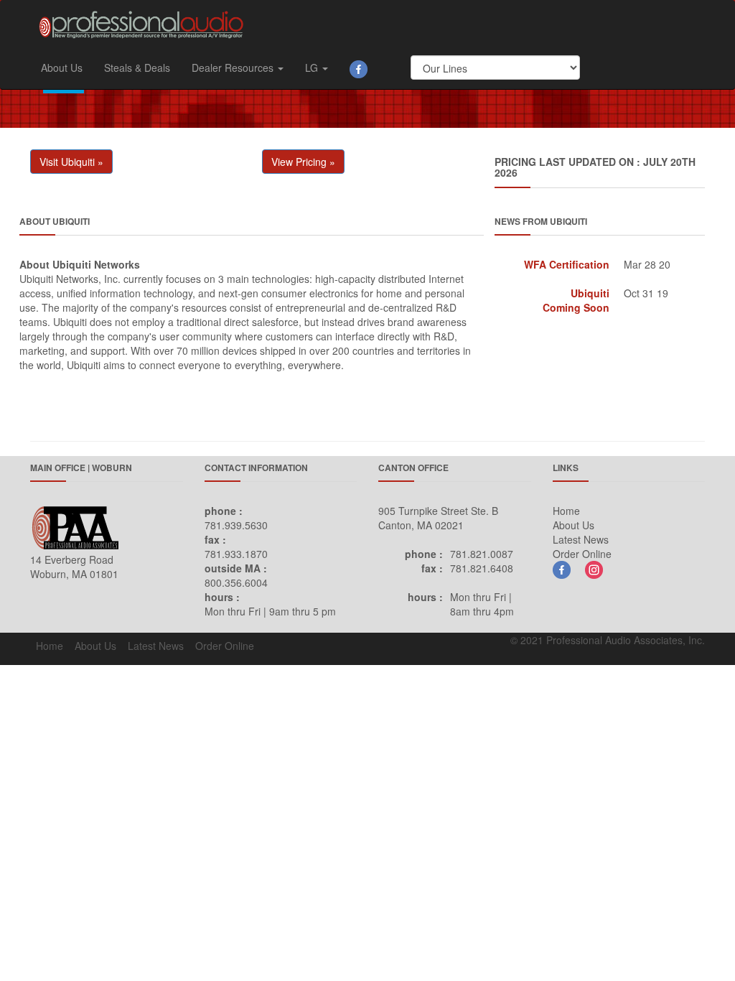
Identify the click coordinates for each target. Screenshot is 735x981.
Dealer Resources (234, 67)
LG (313, 67)
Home (566, 510)
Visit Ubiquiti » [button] (71, 161)
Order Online (582, 554)
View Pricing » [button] (303, 161)
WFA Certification (566, 264)
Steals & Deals (137, 67)
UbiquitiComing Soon (576, 300)
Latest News (581, 539)
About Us (62, 67)
